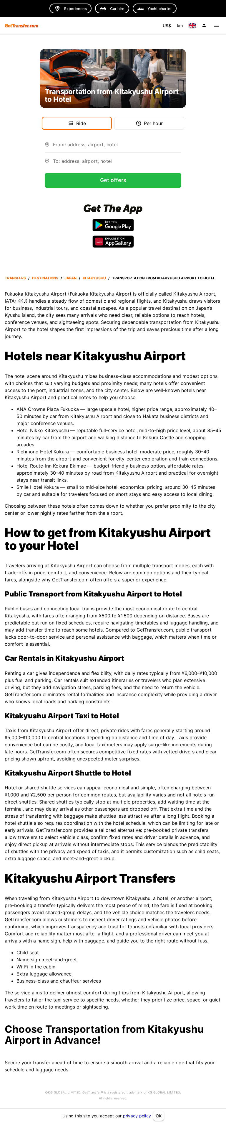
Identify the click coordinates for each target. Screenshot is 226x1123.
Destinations (45, 278)
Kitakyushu (94, 278)
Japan (70, 278)
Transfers (15, 278)
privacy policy (137, 1115)
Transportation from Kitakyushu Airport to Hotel (163, 278)
